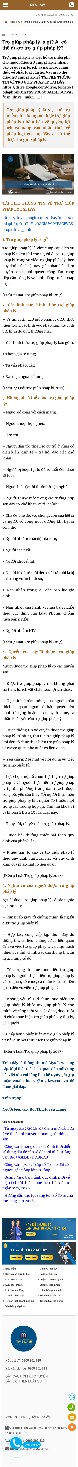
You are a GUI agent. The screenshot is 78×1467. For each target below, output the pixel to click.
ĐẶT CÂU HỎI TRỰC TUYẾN (26, 1376)
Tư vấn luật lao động (51, 1301)
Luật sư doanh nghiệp (52, 1279)
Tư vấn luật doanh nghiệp (19, 1301)
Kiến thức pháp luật (51, 1290)
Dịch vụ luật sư (48, 1268)
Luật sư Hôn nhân (50, 1284)
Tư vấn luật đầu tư (50, 1295)
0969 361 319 (31, 1360)
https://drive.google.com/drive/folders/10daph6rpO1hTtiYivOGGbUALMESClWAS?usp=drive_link (37, 223)
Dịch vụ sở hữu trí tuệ (17, 1274)
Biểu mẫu (10, 1268)
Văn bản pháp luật (15, 1306)
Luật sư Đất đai (13, 1279)
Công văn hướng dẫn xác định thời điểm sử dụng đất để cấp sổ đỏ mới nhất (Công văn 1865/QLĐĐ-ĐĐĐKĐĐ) (37, 1152)
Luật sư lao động (14, 1290)
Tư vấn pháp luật (14, 1295)
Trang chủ (14, 21)
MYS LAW (37, 5)
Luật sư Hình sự (14, 1284)
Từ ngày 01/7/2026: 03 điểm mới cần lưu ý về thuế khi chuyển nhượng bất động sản (38, 1133)
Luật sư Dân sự (48, 1274)
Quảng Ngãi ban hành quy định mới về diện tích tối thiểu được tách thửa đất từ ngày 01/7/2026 (36, 1182)
